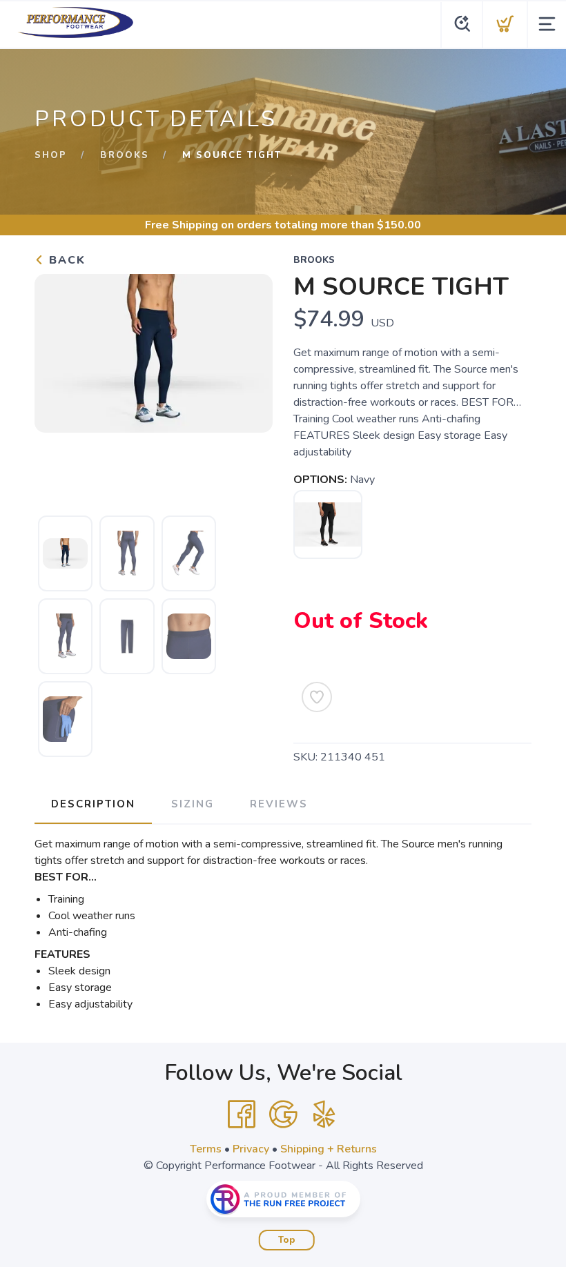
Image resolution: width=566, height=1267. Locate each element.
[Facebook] (241, 1114)
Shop (51, 155)
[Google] (283, 1114)
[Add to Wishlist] (317, 697)
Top (286, 1240)
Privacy (251, 1149)
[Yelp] (324, 1114)
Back (65, 260)
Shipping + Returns (328, 1149)
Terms (206, 1149)
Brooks (124, 155)
